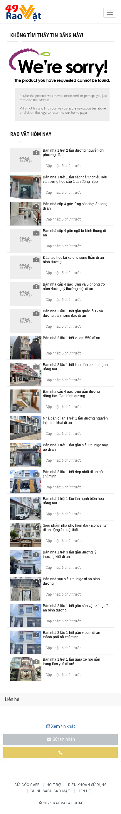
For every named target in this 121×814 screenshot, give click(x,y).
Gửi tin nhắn (63, 739)
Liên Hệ (84, 791)
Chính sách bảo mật (50, 791)
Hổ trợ (54, 785)
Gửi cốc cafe (26, 785)
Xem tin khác (63, 726)
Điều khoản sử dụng (87, 785)
